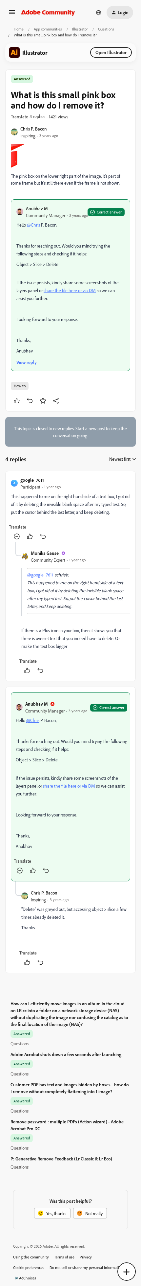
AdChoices (27, 1278)
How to (20, 385)
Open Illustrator (111, 52)
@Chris (33, 225)
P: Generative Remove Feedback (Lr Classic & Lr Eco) (61, 1158)
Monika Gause (45, 553)
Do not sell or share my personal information (86, 1267)
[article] (70, 509)
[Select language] (98, 12)
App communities (48, 29)
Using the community (31, 1257)
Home (19, 29)
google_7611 (32, 480)
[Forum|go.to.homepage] (48, 12)
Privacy (86, 1257)
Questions (106, 29)
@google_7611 (40, 574)
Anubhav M (37, 208)
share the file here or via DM (70, 290)
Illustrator (80, 29)
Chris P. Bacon (33, 128)
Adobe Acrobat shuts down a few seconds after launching (65, 1054)
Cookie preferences (28, 1267)
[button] (12, 14)
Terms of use (64, 1257)
